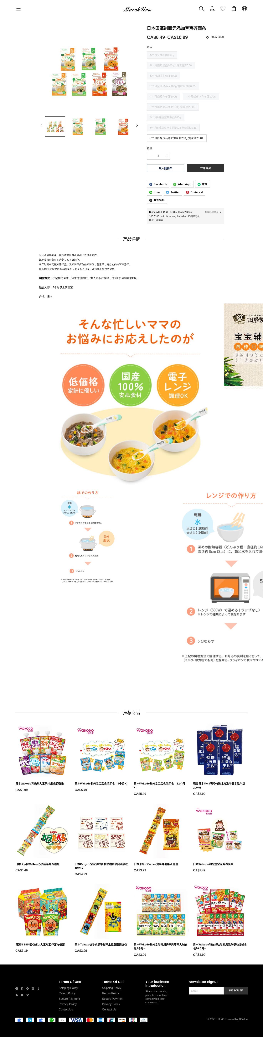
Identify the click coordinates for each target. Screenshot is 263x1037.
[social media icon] (16, 989)
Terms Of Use (70, 982)
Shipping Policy (68, 987)
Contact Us (66, 1009)
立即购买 (205, 168)
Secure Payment (69, 998)
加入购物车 (165, 168)
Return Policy (67, 993)
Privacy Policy (68, 1004)
